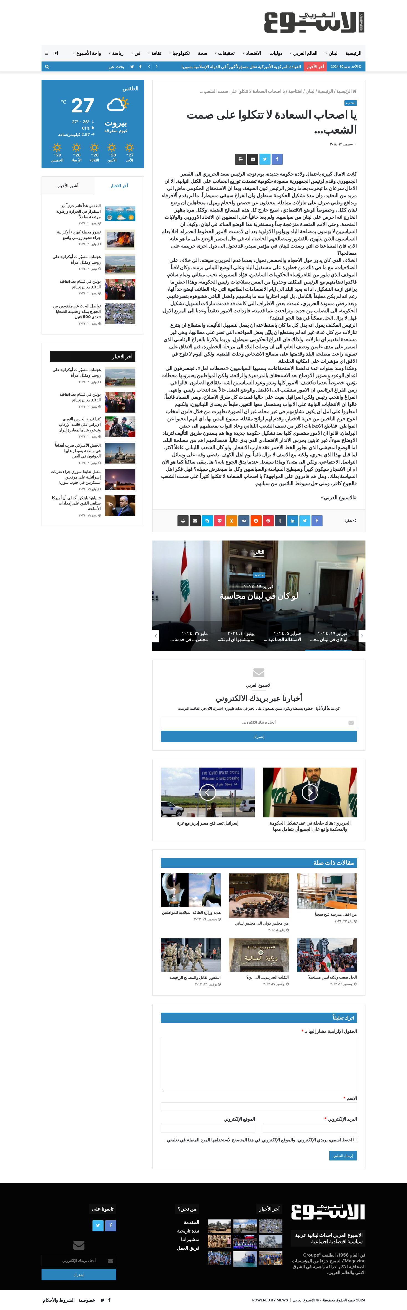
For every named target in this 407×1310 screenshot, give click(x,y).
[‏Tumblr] (280, 520)
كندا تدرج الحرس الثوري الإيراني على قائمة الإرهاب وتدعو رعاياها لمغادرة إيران (79, 424)
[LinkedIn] (292, 520)
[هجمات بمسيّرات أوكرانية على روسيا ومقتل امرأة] (120, 264)
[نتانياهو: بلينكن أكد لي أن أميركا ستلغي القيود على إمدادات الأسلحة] (120, 505)
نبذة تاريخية (188, 1231)
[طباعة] (240, 159)
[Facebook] (277, 159)
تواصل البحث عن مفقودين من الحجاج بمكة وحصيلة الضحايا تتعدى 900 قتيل (77, 311)
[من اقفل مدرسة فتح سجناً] (327, 891)
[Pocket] (219, 520)
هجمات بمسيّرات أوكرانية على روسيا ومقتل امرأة (77, 259)
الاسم (350, 1098)
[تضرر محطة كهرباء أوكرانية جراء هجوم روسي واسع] (120, 240)
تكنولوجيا (181, 53)
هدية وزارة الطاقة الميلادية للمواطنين (191, 912)
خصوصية (86, 1300)
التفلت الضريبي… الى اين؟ (267, 977)
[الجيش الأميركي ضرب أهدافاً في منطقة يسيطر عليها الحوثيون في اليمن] (120, 453)
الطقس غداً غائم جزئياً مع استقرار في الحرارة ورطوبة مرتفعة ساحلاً (78, 211)
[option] (191, 596)
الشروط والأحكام (58, 1300)
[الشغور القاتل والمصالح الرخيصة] (191, 955)
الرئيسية (354, 53)
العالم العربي (305, 53)
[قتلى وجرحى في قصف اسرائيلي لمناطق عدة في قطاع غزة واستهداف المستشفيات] (270, 1241)
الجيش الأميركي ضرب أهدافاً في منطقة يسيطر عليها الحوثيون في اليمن (78, 450)
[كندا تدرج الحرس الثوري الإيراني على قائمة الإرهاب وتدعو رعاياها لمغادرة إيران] (120, 426)
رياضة (117, 53)
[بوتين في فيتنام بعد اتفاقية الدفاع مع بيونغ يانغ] (120, 289)
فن (137, 53)
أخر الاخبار (119, 185)
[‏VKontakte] (243, 520)
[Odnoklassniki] (231, 520)
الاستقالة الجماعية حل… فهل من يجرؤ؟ (191, 596)
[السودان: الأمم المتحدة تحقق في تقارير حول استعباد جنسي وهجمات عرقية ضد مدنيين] (219, 1241)
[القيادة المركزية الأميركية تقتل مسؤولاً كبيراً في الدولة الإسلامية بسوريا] (245, 1226)
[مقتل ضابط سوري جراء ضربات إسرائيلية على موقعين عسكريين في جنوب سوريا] (120, 479)
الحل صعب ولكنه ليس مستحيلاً (332, 977)
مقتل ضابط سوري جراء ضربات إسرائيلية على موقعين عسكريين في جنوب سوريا (76, 477)
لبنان (333, 53)
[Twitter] (265, 159)
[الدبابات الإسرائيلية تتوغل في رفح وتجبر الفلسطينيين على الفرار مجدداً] (219, 1226)
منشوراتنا (190, 1239)
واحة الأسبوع (88, 53)
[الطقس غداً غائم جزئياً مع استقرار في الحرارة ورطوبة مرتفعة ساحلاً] (120, 213)
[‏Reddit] (256, 520)
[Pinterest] (268, 520)
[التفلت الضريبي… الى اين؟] (259, 955)
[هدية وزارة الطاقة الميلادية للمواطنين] (191, 890)
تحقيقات (226, 53)
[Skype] (207, 520)
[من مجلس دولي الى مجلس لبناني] (259, 895)
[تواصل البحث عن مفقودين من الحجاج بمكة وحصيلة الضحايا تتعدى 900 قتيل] (120, 313)
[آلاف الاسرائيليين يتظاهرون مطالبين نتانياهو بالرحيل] (219, 1258)
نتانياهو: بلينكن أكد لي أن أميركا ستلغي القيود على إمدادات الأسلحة (76, 503)
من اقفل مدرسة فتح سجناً (336, 914)
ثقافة (156, 53)
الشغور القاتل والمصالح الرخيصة (195, 977)
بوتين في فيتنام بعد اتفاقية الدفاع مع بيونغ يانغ (80, 284)
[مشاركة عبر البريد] (252, 159)
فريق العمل (188, 1248)
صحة (202, 53)
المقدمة (191, 1222)
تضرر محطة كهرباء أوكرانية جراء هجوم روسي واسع (79, 234)
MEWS (282, 1300)
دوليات (275, 53)
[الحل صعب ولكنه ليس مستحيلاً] (327, 955)
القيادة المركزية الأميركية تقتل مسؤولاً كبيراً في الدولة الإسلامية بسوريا (241, 66)
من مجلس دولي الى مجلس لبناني (262, 923)
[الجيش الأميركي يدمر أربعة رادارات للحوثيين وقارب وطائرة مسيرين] (245, 1259)
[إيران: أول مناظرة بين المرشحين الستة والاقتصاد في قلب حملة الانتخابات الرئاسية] (245, 1242)
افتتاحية (295, 91)
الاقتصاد (253, 53)
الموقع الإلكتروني (239, 1119)
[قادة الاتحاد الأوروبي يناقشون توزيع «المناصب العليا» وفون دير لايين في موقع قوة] (270, 1258)
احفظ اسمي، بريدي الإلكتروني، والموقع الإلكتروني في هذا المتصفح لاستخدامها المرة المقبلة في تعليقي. (259, 1139)
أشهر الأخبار (68, 185)
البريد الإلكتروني (340, 1119)
